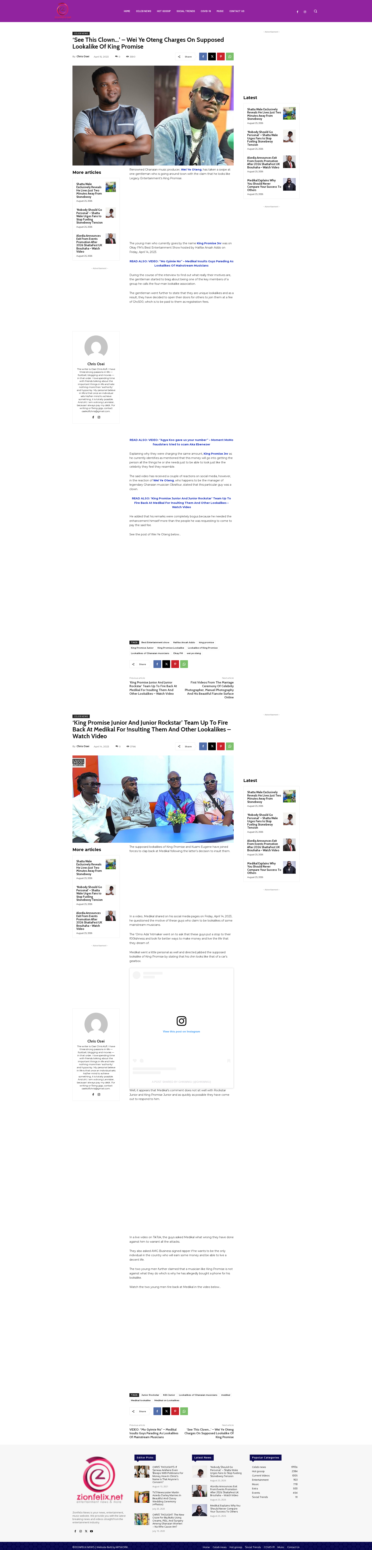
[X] (212, 56)
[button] (315, 11)
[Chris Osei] (96, 347)
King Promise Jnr (209, 243)
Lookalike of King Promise (203, 647)
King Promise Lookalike (171, 647)
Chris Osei (83, 56)
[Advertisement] (100, 294)
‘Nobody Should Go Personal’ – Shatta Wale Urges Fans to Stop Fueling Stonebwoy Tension (89, 216)
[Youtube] (91, 1531)
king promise (206, 642)
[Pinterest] (221, 56)
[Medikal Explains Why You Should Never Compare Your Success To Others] (289, 184)
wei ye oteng (194, 653)
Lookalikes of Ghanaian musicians (150, 653)
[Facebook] (297, 12)
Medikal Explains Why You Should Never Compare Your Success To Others (264, 185)
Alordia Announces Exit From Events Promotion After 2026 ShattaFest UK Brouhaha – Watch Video (89, 244)
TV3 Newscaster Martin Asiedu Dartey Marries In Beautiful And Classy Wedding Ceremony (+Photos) (166, 1498)
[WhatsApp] (230, 56)
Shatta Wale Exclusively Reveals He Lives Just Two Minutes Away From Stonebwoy (89, 190)
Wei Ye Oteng (191, 169)
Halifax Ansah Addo (184, 642)
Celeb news (81, 33)
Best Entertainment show (155, 642)
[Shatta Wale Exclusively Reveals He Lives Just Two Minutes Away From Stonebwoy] (111, 187)
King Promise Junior (142, 647)
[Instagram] (305, 12)
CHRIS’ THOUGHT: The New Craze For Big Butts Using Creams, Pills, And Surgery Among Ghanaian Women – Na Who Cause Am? (168, 1520)
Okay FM (178, 653)
